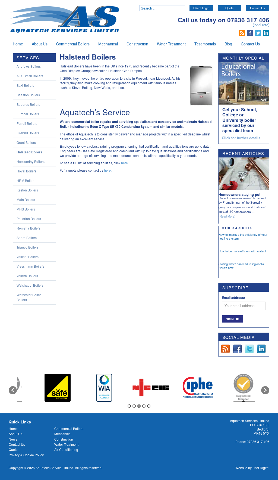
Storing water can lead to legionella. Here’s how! (242, 266)
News (13, 439)
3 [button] (139, 406)
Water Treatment (171, 44)
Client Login (201, 8)
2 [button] (134, 406)
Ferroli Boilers (27, 123)
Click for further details (241, 138)
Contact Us (257, 8)
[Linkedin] (266, 32)
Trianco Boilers (28, 247)
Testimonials (205, 44)
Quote (229, 8)
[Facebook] (250, 32)
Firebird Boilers (28, 133)
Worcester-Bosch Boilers (29, 297)
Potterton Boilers (29, 218)
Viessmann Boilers (30, 266)
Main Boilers (26, 199)
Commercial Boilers (73, 44)
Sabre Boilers (27, 237)
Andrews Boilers (29, 66)
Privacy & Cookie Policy (26, 455)
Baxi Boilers (25, 85)
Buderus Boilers (28, 104)
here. (125, 162)
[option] (58, 388)
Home (18, 44)
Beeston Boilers (28, 94)
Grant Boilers (26, 142)
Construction (137, 44)
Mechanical (108, 44)
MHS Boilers (26, 209)
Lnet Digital (260, 467)
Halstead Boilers (29, 152)
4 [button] (144, 406)
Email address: (233, 297)
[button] (13, 390)
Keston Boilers (27, 190)
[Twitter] (259, 32)
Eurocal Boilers (28, 114)
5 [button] (148, 406)
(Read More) (227, 216)
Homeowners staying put (239, 194)
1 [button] (129, 406)
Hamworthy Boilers (31, 161)
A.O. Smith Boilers (30, 75)
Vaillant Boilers (28, 256)
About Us (40, 44)
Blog (228, 44)
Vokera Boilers (27, 275)
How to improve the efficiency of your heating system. (243, 236)
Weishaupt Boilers (30, 285)
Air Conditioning (66, 449)
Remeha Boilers (28, 228)
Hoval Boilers (26, 171)
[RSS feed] (243, 32)
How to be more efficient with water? (242, 251)
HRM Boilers (26, 180)
